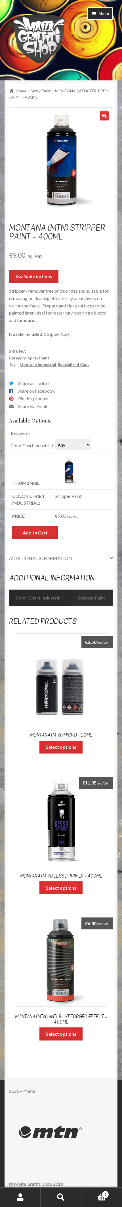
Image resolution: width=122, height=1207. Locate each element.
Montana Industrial (38, 364)
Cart (93, 1192)
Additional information (40, 558)
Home (21, 90)
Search (61, 1197)
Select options (61, 747)
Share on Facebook (36, 391)
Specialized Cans (73, 364)
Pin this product (33, 398)
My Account (20, 1197)
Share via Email (32, 406)
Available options (34, 276)
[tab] (61, 558)
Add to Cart (35, 532)
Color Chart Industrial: (32, 445)
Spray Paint (41, 90)
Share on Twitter (34, 383)
